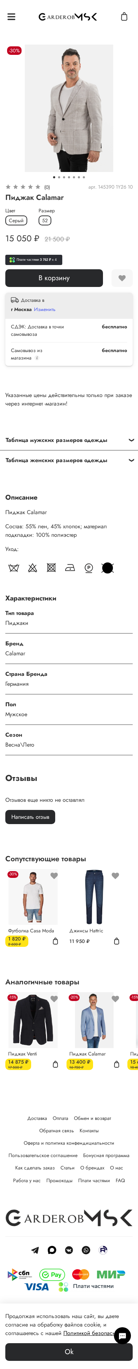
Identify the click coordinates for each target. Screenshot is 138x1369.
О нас (116, 1167)
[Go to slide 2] (59, 177)
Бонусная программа (106, 1155)
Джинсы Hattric (86, 930)
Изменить (45, 309)
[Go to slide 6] (79, 177)
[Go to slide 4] (69, 177)
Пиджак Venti (22, 1053)
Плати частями (94, 1180)
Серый (16, 220)
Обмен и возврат (92, 1118)
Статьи (68, 1167)
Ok (69, 1352)
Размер (47, 211)
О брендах (92, 1167)
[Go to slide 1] (54, 177)
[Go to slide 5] (74, 177)
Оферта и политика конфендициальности (69, 1142)
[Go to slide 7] (84, 177)
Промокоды (59, 1180)
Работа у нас (27, 1180)
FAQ (120, 1180)
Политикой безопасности (94, 1333)
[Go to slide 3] (64, 177)
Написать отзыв (30, 817)
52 (45, 220)
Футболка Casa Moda (31, 930)
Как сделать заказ (35, 1167)
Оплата (60, 1118)
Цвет (10, 211)
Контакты (89, 1130)
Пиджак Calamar (87, 1053)
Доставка (37, 1118)
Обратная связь (56, 1130)
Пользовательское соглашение (42, 1155)
